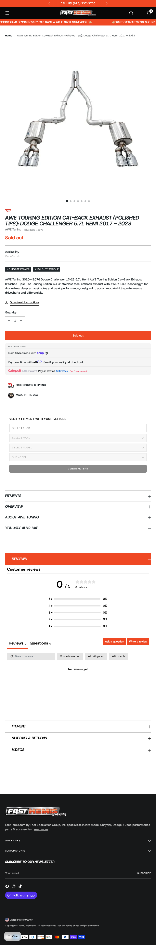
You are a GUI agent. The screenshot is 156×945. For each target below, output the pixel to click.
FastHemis (31, 925)
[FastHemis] (78, 13)
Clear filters (78, 468)
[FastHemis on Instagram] (14, 887)
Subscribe (144, 873)
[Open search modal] (131, 13)
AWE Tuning (13, 229)
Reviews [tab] (17, 643)
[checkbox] (118, 656)
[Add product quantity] (21, 321)
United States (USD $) (21, 919)
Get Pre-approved (78, 371)
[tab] (40, 643)
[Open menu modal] (7, 13)
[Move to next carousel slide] (147, 779)
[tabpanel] (78, 683)
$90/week (62, 371)
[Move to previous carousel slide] (138, 779)
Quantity (11, 312)
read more (41, 829)
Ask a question (114, 641)
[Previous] (49, 3)
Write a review (138, 641)
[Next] (106, 3)
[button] (78, 599)
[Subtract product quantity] (9, 321)
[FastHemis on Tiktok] (20, 887)
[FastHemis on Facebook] (7, 887)
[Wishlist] (140, 13)
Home (8, 35)
